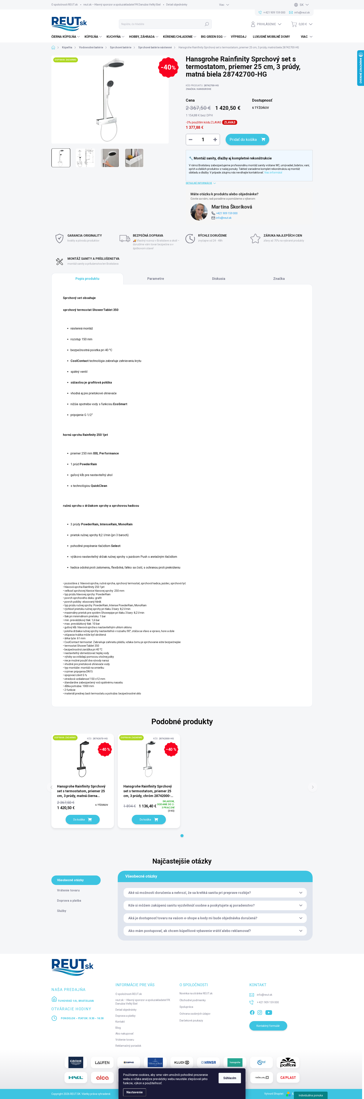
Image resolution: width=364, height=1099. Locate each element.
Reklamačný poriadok (128, 1045)
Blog (118, 1027)
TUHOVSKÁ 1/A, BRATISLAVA (75, 1001)
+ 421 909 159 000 (268, 1002)
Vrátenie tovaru (124, 1039)
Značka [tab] (279, 279)
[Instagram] (260, 1012)
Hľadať (207, 24)
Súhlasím (229, 1078)
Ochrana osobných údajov (195, 1013)
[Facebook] (252, 1012)
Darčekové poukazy (191, 1020)
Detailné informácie (199, 183)
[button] (182, 835)
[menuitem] (66, 36)
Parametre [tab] (155, 279)
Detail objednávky (176, 4)
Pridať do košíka (243, 139)
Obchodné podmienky (193, 1000)
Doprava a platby (125, 1015)
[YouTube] (268, 1012)
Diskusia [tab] (218, 279)
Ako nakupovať (124, 1033)
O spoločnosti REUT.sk (64, 4)
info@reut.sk (223, 217)
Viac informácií (273, 172)
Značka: (198, 89)
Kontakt (120, 1021)
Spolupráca (186, 1006)
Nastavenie (134, 1092)
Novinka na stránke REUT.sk (196, 993)
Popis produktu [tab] (87, 279)
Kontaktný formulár (268, 1025)
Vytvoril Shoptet (273, 1093)
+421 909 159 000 (227, 213)
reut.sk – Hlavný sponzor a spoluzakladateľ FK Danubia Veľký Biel (122, 4)
